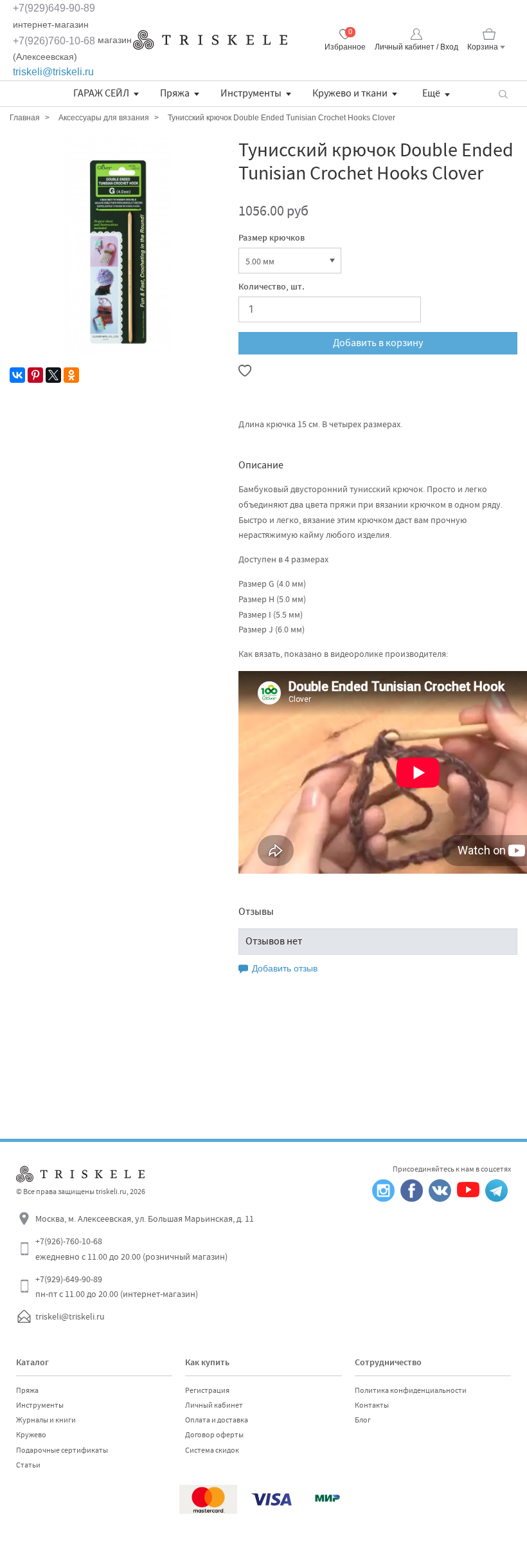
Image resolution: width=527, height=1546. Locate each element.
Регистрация (207, 1390)
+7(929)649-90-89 (54, 8)
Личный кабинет (214, 1405)
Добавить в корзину (378, 342)
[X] (53, 375)
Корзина (482, 46)
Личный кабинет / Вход (416, 46)
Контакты (372, 1405)
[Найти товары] (503, 94)
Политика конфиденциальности (411, 1390)
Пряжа (175, 93)
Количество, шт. (271, 287)
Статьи (28, 1465)
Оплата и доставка (216, 1420)
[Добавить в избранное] (244, 370)
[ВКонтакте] (17, 375)
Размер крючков (271, 238)
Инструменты (250, 93)
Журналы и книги (46, 1420)
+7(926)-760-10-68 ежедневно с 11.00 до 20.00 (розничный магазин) (131, 1248)
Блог (363, 1420)
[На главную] (210, 39)
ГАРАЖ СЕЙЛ (101, 93)
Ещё (431, 93)
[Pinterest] (35, 375)
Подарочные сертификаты (62, 1450)
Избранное (345, 46)
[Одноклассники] (71, 375)
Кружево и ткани (350, 93)
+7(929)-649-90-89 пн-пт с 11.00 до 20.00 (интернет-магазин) (116, 1286)
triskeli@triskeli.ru (53, 71)
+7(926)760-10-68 (54, 40)
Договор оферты (214, 1435)
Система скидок (212, 1450)
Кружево (31, 1435)
